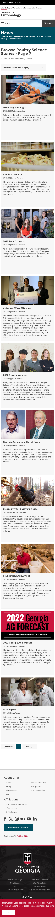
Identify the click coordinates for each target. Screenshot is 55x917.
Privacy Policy (36, 786)
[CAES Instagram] (17, 819)
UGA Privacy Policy (39, 883)
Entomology (11, 36)
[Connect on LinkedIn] (35, 819)
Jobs (7, 794)
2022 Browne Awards (14, 375)
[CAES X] (11, 819)
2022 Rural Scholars (14, 241)
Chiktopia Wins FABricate (17, 308)
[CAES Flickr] (23, 819)
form (52, 905)
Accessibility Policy (38, 790)
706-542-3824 (22, 836)
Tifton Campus (11, 808)
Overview (9, 783)
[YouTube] (29, 819)
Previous (9, 747)
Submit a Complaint (39, 886)
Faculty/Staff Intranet (18, 827)
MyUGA (15, 886)
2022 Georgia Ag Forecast (17, 643)
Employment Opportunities (15, 889)
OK (8, 912)
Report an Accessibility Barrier (39, 889)
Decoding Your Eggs (14, 107)
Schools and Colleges (15, 879)
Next (28, 747)
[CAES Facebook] (5, 819)
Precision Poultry (12, 174)
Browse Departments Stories (30, 36)
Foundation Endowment (16, 576)
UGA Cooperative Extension (16, 804)
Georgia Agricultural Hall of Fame (21, 442)
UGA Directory (15, 883)
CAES (3, 36)
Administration (11, 790)
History (8, 786)
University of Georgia (11, 2)
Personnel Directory (38, 783)
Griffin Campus (11, 812)
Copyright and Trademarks (39, 879)
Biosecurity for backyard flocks (20, 509)
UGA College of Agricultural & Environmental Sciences (21, 8)
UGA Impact (9, 709)
